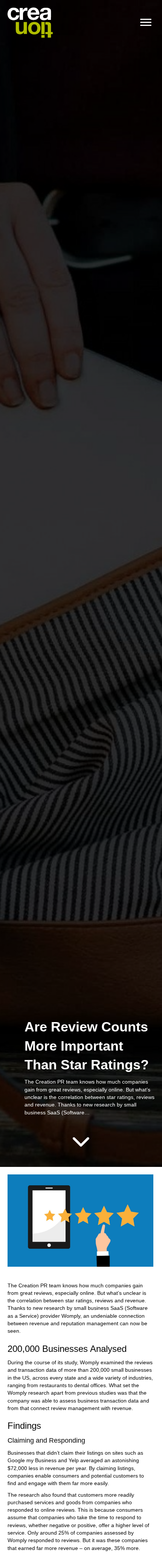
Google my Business (32, 1460)
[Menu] (145, 22)
